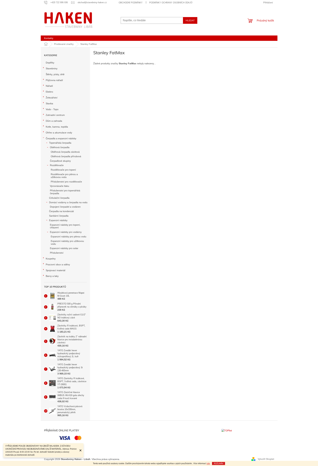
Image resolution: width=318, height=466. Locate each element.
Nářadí (49, 86)
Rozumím (218, 463)
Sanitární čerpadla (58, 215)
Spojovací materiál (55, 270)
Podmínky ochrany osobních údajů (170, 2)
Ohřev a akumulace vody (59, 132)
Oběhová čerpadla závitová (65, 151)
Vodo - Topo (52, 109)
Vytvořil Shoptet (266, 459)
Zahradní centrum (55, 115)
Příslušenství (56, 252)
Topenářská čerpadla (60, 142)
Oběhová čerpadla (59, 147)
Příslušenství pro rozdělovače (66, 181)
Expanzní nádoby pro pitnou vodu (68, 236)
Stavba (49, 103)
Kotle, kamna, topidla (57, 126)
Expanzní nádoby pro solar (64, 248)
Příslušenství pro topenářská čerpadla (65, 192)
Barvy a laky (52, 276)
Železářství (51, 97)
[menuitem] (49, 38)
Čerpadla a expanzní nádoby (61, 138)
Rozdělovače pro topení (63, 169)
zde (208, 463)
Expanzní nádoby (58, 220)
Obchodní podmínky (131, 2)
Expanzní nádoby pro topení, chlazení (65, 226)
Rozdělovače (57, 165)
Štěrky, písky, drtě (55, 74)
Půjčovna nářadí (54, 80)
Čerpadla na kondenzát (61, 211)
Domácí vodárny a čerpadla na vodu (68, 202)
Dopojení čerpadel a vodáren (65, 206)
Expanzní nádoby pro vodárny (66, 232)
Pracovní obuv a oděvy (58, 264)
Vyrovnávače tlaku (59, 186)
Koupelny (51, 258)
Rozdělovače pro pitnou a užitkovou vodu (64, 175)
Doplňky (50, 62)
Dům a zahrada (54, 121)
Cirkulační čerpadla (59, 198)
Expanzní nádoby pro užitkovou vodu (67, 242)
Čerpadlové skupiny (60, 161)
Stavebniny (51, 68)
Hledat (190, 20)
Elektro (49, 91)
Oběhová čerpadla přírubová (66, 156)
